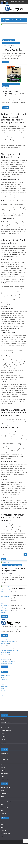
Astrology (3, 645)
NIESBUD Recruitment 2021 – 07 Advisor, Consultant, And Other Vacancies (18, 597)
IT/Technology (4, 679)
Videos (2, 693)
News (2, 684)
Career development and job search (9, 565)
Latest (2, 682)
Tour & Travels (5, 86)
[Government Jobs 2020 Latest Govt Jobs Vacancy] (14, 562)
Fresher (3, 677)
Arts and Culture (5, 643)
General (3, 767)
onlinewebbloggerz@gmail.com (17, 1)
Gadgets (3, 762)
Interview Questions (5, 675)
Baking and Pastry (5, 659)
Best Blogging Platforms (6, 663)
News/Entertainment (6, 686)
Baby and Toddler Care (6, 657)
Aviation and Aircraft (5, 652)
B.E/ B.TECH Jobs (5, 654)
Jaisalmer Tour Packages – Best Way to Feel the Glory (12, 49)
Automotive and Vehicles (6, 648)
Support (3, 836)
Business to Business (6, 727)
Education (3, 736)
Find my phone (4, 753)
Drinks (2, 733)
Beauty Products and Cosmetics (8, 661)
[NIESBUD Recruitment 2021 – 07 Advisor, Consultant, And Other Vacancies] (5, 598)
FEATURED (3, 742)
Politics (2, 688)
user (13, 45)
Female (2, 745)
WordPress (3, 695)
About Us (3, 824)
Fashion (3, 739)
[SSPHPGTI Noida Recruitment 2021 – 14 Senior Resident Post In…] (5, 589)
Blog (2, 1)
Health (2, 776)
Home (2, 821)
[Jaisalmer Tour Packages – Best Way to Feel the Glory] (14, 30)
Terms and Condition (6, 833)
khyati (11, 88)
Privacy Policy (4, 830)
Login (5, 1)
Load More (4, 667)
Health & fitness (5, 779)
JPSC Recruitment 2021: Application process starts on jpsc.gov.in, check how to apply (18, 607)
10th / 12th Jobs (4, 639)
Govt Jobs (19, 565)
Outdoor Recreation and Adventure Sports (11, 42)
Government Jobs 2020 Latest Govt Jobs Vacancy (13, 569)
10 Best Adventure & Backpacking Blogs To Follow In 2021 (13, 93)
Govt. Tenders (4, 773)
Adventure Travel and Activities (9, 40)
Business (3, 725)
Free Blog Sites (4, 759)
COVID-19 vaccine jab (6, 730)
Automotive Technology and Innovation (10, 650)
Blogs (2, 827)
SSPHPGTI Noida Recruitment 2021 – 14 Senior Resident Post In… (18, 588)
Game (2, 764)
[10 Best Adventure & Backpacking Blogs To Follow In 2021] (14, 74)
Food (2, 756)
